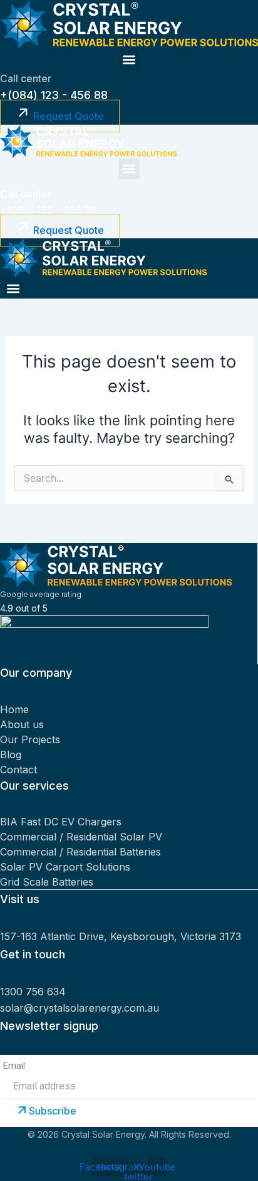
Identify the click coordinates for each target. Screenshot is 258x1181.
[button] (129, 60)
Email (14, 1066)
